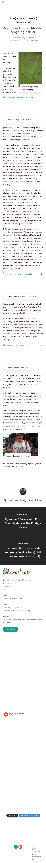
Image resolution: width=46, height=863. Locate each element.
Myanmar (32, 18)
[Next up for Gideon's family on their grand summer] (23, 725)
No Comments (32, 40)
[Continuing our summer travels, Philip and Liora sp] (23, 745)
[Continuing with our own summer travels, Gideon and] (23, 784)
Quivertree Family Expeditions (23, 37)
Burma (21, 18)
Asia (13, 18)
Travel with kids (23, 22)
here (21, 467)
